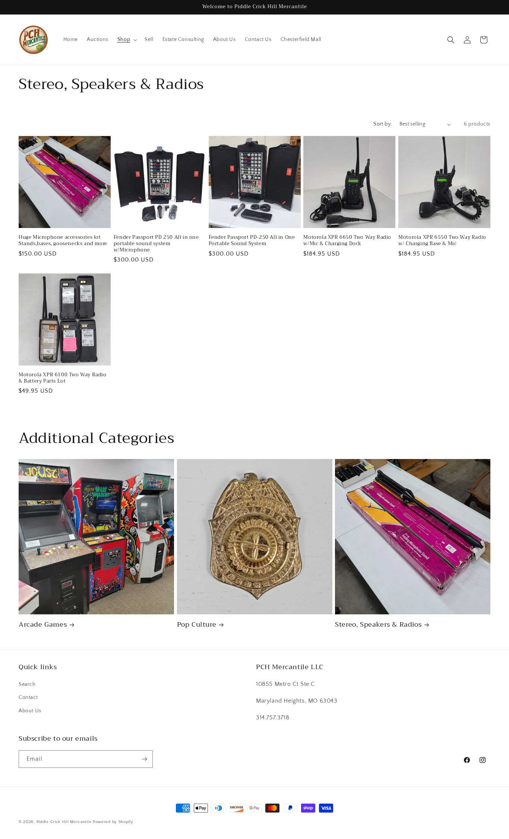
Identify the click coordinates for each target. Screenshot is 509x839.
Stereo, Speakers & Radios (378, 624)
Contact (28, 697)
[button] (126, 39)
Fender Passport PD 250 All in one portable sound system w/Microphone (156, 243)
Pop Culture (196, 624)
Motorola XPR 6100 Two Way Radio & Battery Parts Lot (63, 378)
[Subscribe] (144, 759)
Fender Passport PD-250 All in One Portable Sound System (252, 240)
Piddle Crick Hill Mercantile (64, 822)
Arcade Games (43, 624)
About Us (30, 711)
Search (27, 684)
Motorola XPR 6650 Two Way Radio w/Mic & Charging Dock (347, 240)
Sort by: (382, 124)
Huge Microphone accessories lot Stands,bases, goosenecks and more (63, 240)
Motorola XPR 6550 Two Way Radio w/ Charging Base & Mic (442, 240)
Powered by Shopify (113, 822)
